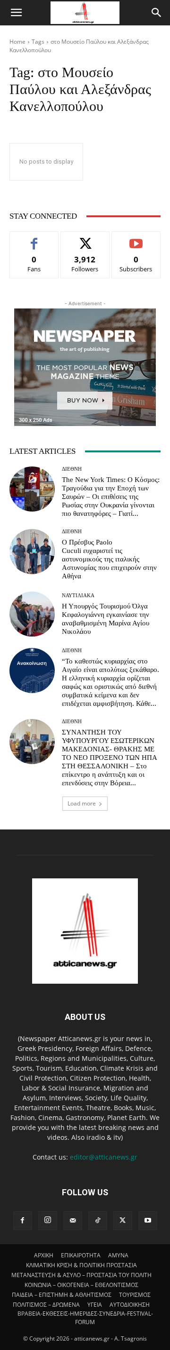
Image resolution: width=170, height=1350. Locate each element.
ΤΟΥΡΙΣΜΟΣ (135, 1295)
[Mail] (72, 1220)
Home (17, 42)
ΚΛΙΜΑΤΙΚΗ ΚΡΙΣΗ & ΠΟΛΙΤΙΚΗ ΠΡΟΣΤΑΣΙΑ (81, 1265)
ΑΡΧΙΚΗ (43, 1255)
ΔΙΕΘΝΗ (72, 469)
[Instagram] (47, 1220)
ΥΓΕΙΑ (94, 1305)
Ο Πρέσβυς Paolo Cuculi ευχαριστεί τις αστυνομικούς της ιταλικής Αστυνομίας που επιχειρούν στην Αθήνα (109, 559)
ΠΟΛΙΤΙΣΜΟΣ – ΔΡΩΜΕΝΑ (46, 1305)
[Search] (157, 12)
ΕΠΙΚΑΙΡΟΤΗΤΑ (81, 1255)
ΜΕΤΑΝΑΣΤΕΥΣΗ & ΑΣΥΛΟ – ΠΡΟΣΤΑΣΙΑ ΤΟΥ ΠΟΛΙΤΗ (81, 1275)
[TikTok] (97, 1220)
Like (34, 238)
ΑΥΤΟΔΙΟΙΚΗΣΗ (130, 1305)
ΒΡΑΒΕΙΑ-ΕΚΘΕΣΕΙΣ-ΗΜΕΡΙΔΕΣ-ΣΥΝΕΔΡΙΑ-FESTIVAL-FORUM (85, 1318)
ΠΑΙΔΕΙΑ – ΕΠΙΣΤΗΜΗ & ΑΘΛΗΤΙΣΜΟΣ (61, 1295)
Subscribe (136, 238)
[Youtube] (147, 1220)
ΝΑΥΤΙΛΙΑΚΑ (78, 595)
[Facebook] (22, 1220)
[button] (16, 12)
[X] (122, 1220)
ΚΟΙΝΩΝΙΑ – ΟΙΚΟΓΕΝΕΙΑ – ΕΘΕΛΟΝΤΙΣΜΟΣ (81, 1285)
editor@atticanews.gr (103, 1157)
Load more (82, 803)
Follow (85, 238)
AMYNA (118, 1255)
